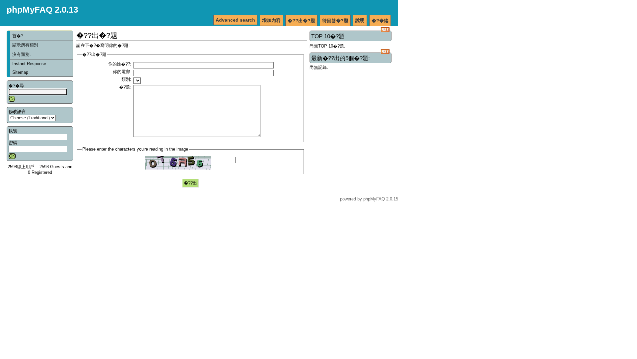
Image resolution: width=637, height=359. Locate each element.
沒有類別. (21, 54)
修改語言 (17, 111)
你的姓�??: (119, 63)
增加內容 (271, 20)
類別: (126, 79)
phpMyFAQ (374, 198)
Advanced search (235, 20)
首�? (17, 35)
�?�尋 (16, 85)
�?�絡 (380, 20)
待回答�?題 (335, 20)
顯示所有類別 (25, 45)
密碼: (14, 142)
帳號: (14, 130)
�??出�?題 (301, 20)
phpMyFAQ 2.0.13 (42, 9)
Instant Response (29, 63)
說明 (360, 20)
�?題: (125, 86)
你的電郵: (122, 71)
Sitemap (20, 72)
